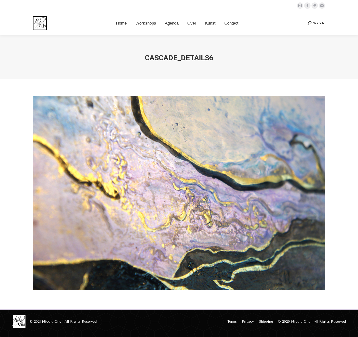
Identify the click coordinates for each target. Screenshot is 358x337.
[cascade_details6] (179, 193)
